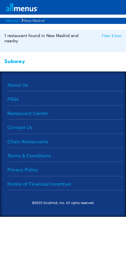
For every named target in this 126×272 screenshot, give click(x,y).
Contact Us (19, 127)
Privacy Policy (22, 169)
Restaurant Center (27, 113)
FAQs (13, 99)
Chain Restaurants (27, 141)
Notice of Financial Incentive (39, 184)
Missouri (13, 20)
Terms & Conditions (29, 155)
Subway (14, 61)
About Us (17, 85)
